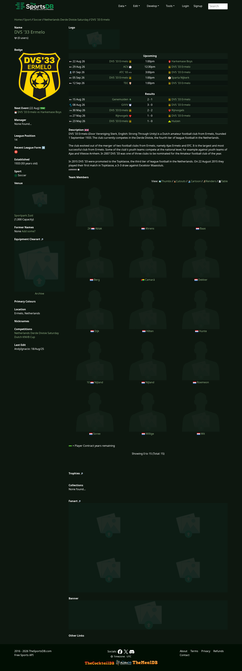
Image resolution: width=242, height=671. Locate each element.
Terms (194, 651)
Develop (152, 6)
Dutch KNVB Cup (24, 337)
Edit (135, 6)
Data (121, 6)
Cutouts (181, 181)
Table (224, 181)
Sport (27, 19)
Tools (169, 6)
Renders (211, 181)
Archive (39, 293)
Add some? (28, 231)
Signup (198, 6)
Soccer (37, 19)
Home (18, 19)
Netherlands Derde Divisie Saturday (66, 19)
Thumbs (166, 181)
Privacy (205, 651)
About (183, 651)
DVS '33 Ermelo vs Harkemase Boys (39, 112)
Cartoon (196, 181)
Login (185, 6)
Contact (184, 655)
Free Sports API (23, 655)
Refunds (218, 651)
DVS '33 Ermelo (100, 19)
